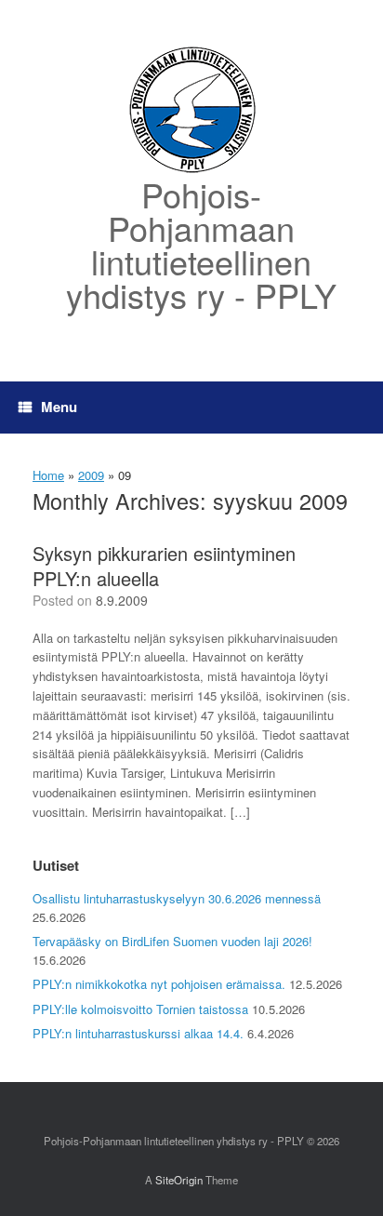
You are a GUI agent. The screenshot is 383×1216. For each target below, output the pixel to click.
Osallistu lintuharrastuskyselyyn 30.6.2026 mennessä (177, 898)
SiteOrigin (179, 1179)
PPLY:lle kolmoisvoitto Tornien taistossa (140, 1009)
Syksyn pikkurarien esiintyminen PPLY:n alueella (164, 566)
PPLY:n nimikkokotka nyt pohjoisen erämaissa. (159, 984)
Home (48, 475)
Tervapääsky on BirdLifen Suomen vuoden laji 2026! (172, 941)
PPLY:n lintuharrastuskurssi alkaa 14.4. (138, 1033)
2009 (91, 475)
